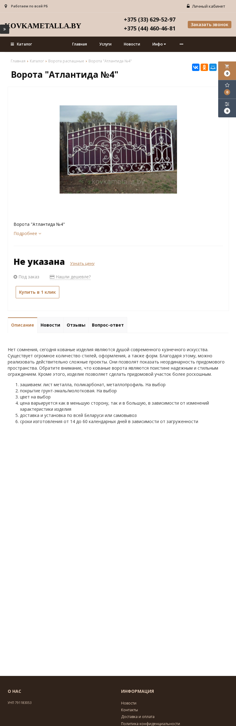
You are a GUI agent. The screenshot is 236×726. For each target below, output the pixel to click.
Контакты (129, 709)
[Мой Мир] (213, 67)
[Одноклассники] (204, 67)
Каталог (24, 44)
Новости (132, 44)
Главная (79, 44)
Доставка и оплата (138, 716)
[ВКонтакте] (195, 67)
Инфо (158, 44)
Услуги (105, 44)
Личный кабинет (208, 6)
